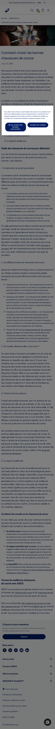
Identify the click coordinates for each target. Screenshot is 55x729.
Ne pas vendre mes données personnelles (16, 127)
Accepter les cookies (38, 125)
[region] (27, 121)
